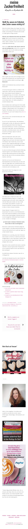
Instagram (13, 515)
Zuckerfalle (14, 305)
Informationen (12, 302)
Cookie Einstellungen (21, 515)
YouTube (9, 515)
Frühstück (18, 304)
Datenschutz (11, 517)
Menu (14, 14)
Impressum (17, 517)
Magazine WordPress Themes (10, 524)
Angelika (6, 19)
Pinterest (4, 515)
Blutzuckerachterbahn (8, 304)
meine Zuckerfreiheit (17, 522)
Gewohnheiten (6, 305)
